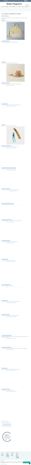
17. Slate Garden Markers (6, 335)
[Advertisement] (6, 447)
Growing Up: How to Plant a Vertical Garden (7, 424)
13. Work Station (4, 259)
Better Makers (17, 456)
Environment (6, 6)
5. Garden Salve (4, 103)
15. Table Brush (4, 300)
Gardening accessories (8, 426)
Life (16, 6)
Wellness (23, 6)
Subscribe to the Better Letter (7, 455)
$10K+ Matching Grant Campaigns (17, 457)
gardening (5, 426)
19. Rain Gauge (4, 368)
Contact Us (2, 455)
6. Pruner (3, 124)
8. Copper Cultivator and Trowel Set (8, 167)
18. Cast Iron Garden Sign (6, 347)
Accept (26, 462)
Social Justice (19, 6)
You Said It (17, 455)
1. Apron (3, 20)
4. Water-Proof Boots (5, 82)
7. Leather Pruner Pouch (6, 145)
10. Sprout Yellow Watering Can (7, 203)
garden (2, 426)
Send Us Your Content (7, 454)
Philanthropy (26, 6)
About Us (12, 454)
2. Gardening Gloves (5, 40)
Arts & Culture (3, 6)
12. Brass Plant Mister (5, 240)
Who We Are (12, 455)
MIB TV (29, 6)
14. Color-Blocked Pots (5, 284)
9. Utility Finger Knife (5, 188)
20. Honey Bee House (5, 389)
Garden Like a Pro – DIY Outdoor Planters (7, 425)
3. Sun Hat (3, 61)
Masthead (2, 454)
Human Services (14, 6)
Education (10, 6)
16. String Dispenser (5, 314)
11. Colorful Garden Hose (6, 219)
